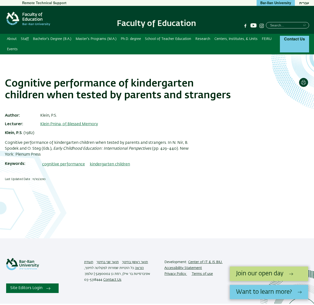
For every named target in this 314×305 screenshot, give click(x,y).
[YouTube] (253, 25)
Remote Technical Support (44, 2)
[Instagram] (262, 26)
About (12, 39)
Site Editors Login (26, 288)
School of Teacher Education (168, 39)
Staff (25, 39)
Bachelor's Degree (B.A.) (52, 39)
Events (12, 49)
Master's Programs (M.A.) (96, 39)
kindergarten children (110, 164)
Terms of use (202, 274)
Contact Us (294, 39)
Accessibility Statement (183, 268)
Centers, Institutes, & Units (236, 39)
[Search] (304, 24)
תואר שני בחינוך (107, 262)
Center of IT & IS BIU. (205, 262)
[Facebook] (245, 26)
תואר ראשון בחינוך (135, 262)
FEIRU (267, 39)
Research (202, 39)
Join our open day (259, 274)
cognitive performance (63, 164)
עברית (304, 2)
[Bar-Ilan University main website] (22, 269)
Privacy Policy (175, 274)
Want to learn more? (264, 292)
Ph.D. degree (131, 39)
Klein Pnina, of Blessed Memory (69, 124)
